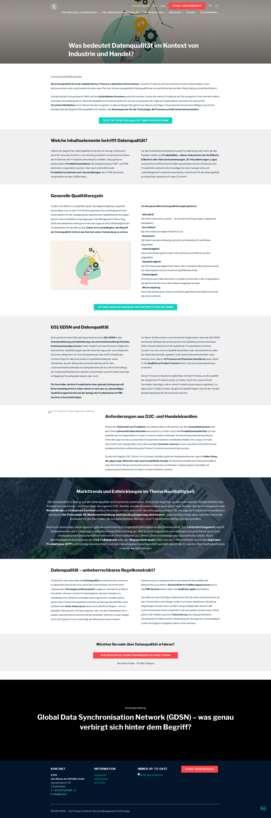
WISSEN (190, 12)
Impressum (100, 775)
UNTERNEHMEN (208, 12)
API (155, 6)
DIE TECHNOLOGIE (154, 12)
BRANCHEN (175, 12)
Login (163, 6)
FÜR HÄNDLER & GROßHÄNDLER (79, 12)
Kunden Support (141, 6)
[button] (187, 5)
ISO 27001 (99, 782)
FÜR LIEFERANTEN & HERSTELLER (120, 12)
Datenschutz (101, 779)
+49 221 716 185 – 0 (64, 790)
